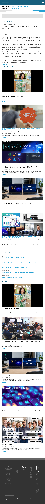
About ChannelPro (8, 468)
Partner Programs (10, 93)
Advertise (23, 469)
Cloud (20, 128)
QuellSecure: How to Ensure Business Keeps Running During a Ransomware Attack (20, 262)
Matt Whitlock (10, 169)
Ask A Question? (8, 483)
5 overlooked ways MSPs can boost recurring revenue (15, 131)
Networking (8, 64)
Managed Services (35, 128)
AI (10, 6)
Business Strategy (15, 128)
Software (19, 93)
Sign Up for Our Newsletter (8, 479)
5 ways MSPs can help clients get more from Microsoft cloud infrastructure (18, 272)
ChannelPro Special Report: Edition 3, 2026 (12, 96)
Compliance (14, 6)
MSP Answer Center (7, 444)
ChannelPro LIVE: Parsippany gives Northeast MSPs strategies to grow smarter (21, 341)
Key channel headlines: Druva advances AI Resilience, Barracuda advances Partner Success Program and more (22, 240)
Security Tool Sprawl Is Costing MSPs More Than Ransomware (15, 257)
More (28, 6)
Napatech (16, 33)
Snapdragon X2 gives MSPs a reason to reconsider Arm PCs (16, 203)
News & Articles (7, 21)
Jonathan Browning (11, 133)
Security (15, 93)
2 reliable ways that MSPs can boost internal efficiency (13, 277)
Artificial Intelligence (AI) (7, 128)
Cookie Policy (37, 484)
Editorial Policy (37, 486)
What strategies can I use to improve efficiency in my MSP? (14, 267)
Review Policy (37, 476)
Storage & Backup (15, 237)
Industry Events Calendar (16, 471)
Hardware (4, 64)
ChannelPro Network (12, 24)
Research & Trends (33, 164)
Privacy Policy (37, 481)
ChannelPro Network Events (17, 468)
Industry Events (29, 128)
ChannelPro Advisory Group (8, 476)
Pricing (25, 6)
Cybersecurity (20, 6)
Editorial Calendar (8, 472)
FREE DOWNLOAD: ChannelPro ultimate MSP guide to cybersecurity (18, 407)
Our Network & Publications (8, 474)
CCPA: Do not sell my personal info (37, 490)
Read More (4, 101)
